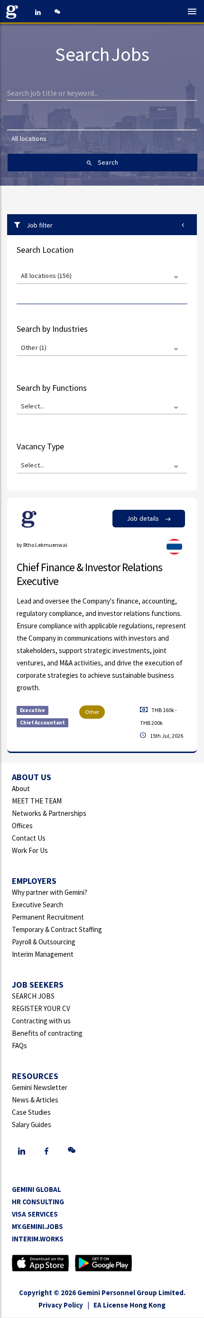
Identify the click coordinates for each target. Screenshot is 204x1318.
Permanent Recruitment (48, 917)
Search (107, 162)
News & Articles (35, 1099)
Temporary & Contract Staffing (57, 929)
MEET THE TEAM (37, 800)
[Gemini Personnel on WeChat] (57, 12)
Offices (22, 825)
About (21, 788)
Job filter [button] (39, 225)
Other (92, 711)
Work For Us (30, 850)
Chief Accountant (42, 722)
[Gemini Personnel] (14, 12)
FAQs (19, 1045)
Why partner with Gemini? (49, 892)
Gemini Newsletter (39, 1087)
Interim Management (43, 954)
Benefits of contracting (47, 1033)
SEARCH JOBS (33, 996)
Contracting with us (41, 1020)
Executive (32, 710)
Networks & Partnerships (49, 813)
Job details (144, 518)
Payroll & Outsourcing (43, 941)
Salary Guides (31, 1124)
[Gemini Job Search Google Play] (103, 1262)
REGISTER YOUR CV (41, 1008)
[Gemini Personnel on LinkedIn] (38, 12)
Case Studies (31, 1112)
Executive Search (37, 904)
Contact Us (29, 837)
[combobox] (102, 143)
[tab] (102, 224)
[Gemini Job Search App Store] (40, 1262)
